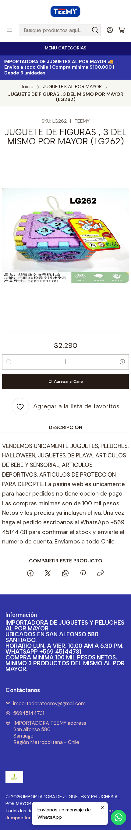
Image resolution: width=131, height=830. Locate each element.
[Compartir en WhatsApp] (65, 574)
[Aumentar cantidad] (122, 362)
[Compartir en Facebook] (30, 574)
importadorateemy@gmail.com (49, 703)
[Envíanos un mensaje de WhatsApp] (118, 817)
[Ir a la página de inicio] (65, 11)
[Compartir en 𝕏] (48, 574)
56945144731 (28, 713)
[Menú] (9, 30)
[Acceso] (110, 30)
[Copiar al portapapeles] (100, 574)
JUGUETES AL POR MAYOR (72, 86)
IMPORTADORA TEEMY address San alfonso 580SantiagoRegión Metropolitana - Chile (49, 732)
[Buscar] (95, 30)
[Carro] (121, 30)
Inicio (28, 86)
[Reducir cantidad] (8, 362)
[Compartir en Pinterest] (83, 574)
